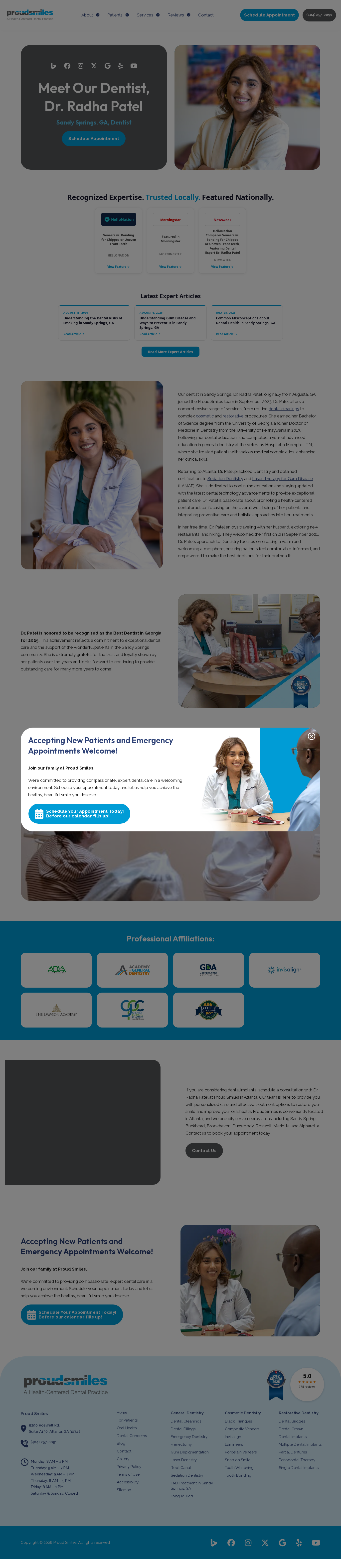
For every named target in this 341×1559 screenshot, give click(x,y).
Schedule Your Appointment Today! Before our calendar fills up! (85, 813)
